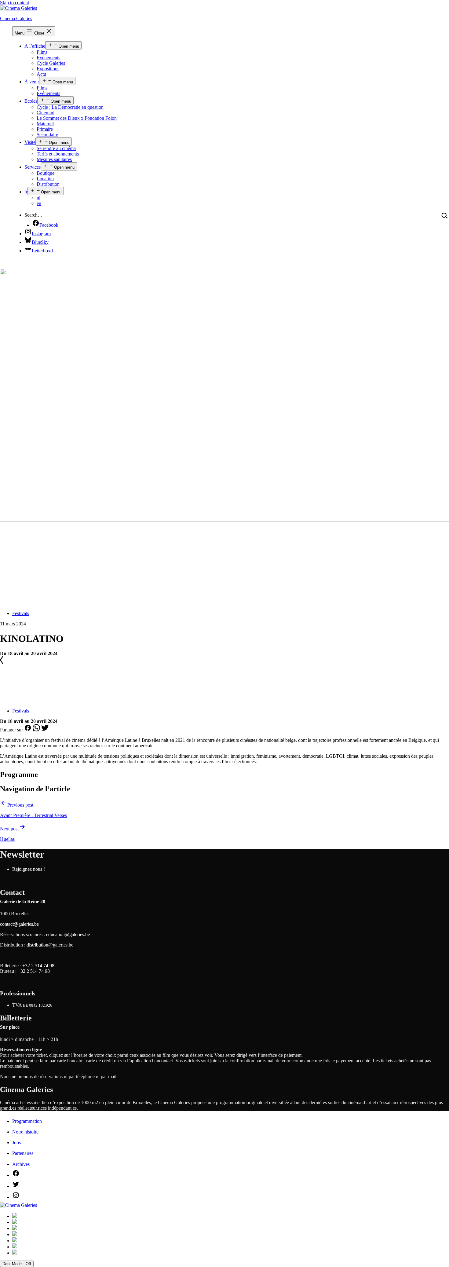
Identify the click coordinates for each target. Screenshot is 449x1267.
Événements (48, 57)
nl (38, 197)
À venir (31, 81)
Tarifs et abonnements (58, 153)
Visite (29, 142)
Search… (33, 215)
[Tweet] (45, 729)
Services (32, 167)
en (39, 203)
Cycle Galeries (51, 63)
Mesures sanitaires (54, 159)
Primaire (45, 129)
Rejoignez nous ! (28, 869)
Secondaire (47, 134)
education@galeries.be (68, 934)
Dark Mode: (13, 1264)
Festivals (20, 613)
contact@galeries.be (19, 924)
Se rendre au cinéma (56, 148)
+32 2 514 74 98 (38, 965)
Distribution (48, 184)
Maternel (45, 123)
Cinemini (45, 112)
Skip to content (14, 2)
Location (45, 178)
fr (25, 191)
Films (42, 52)
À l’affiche (34, 46)
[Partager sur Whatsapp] (37, 729)
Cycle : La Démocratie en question (70, 107)
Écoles (30, 101)
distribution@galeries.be (50, 944)
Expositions (48, 68)
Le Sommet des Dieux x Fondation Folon (77, 118)
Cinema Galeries (16, 18)
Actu (41, 74)
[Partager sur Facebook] (28, 729)
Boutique (45, 173)
